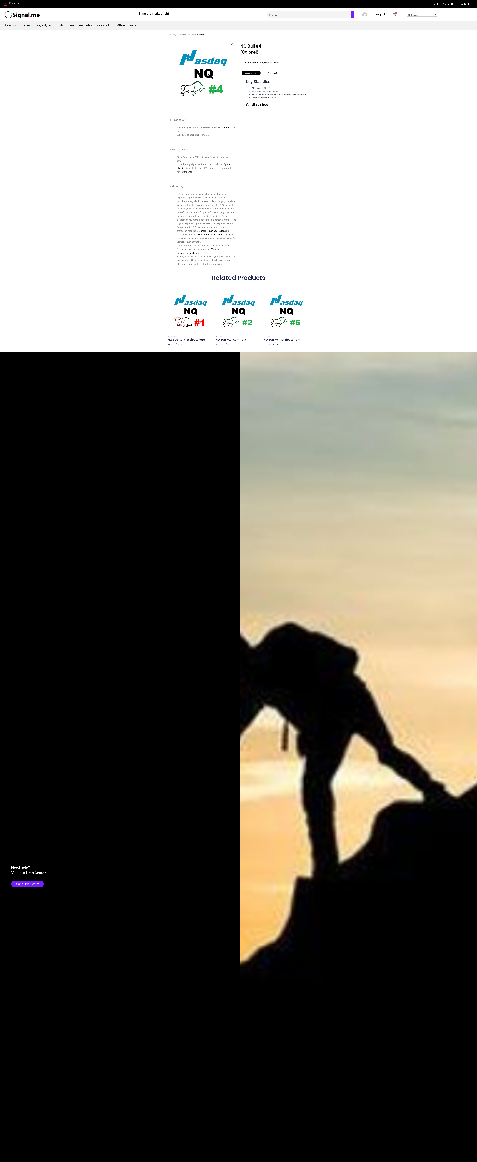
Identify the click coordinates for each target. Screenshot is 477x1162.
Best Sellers (85, 25)
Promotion (14, 3)
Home (172, 35)
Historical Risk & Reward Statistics (215, 234)
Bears (71, 25)
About (435, 4)
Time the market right (154, 13)
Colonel (188, 172)
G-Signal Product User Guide (210, 231)
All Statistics (257, 104)
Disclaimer (194, 253)
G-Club (134, 25)
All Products (10, 25)
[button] (251, 73)
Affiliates (120, 25)
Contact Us (448, 4)
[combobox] (310, 14)
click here (224, 127)
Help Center (465, 4)
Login (380, 13)
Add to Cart (174, 349)
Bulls (60, 25)
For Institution (104, 25)
